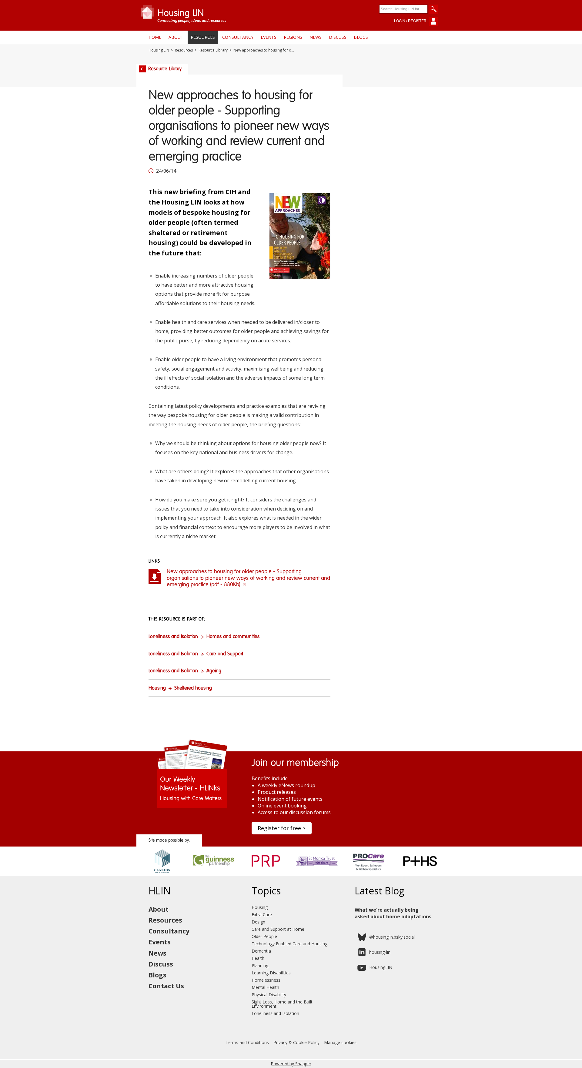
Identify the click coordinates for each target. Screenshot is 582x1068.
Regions (293, 37)
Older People (264, 936)
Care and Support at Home (278, 929)
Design (258, 922)
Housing (157, 688)
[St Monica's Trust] (317, 873)
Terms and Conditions (247, 1042)
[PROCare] (368, 873)
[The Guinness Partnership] (213, 873)
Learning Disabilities (271, 973)
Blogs (361, 37)
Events (268, 37)
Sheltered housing (193, 688)
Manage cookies (340, 1042)
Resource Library (213, 50)
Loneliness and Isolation (173, 636)
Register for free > (282, 828)
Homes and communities (232, 636)
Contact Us (166, 986)
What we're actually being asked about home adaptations (393, 913)
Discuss (337, 37)
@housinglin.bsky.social (392, 937)
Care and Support (224, 654)
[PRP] (265, 873)
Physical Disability (269, 994)
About (176, 37)
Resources (203, 37)
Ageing (213, 671)
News (315, 37)
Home (155, 37)
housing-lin (379, 952)
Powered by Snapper (291, 1063)
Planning (260, 965)
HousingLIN (380, 967)
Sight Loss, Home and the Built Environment (282, 1004)
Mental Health (265, 987)
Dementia (261, 951)
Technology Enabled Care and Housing (289, 944)
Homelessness (266, 980)
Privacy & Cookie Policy (296, 1042)
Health (258, 958)
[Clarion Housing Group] (162, 873)
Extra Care (262, 914)
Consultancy (237, 37)
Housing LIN (159, 50)
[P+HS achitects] (420, 873)
